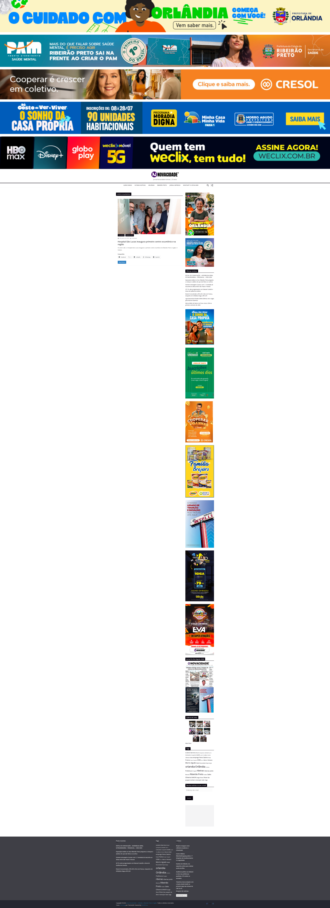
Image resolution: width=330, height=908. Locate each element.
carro (210, 752)
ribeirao (200, 770)
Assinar (189, 798)
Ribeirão (187, 774)
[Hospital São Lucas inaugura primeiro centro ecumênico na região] (149, 216)
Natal (197, 763)
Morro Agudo (190, 763)
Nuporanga (209, 763)
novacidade (134, 238)
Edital (191, 757)
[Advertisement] (199, 816)
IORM (199, 760)
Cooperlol (193, 755)
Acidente (187, 753)
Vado (203, 780)
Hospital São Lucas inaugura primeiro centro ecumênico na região (147, 243)
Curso (209, 755)
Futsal (191, 760)
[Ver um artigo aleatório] (212, 185)
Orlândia (151, 185)
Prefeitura (188, 771)
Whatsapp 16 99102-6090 (190, 185)
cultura (205, 755)
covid (198, 755)
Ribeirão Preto (162, 185)
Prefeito (207, 767)
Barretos (193, 753)
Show (205, 777)
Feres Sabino (203, 757)
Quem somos (127, 185)
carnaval (206, 753)
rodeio (205, 774)
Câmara (187, 757)
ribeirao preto (208, 771)
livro (202, 760)
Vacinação (198, 780)
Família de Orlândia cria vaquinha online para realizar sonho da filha (184, 866)
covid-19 (202, 755)
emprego (196, 757)
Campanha (201, 752)
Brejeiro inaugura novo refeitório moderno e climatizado (183, 848)
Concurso (188, 755)
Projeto (194, 771)
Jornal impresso (175, 185)
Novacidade (203, 763)
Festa (209, 757)
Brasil (197, 752)
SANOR (193, 777)
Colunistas (121, 235)
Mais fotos (188, 743)
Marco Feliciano (208, 760)
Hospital (195, 760)
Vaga (206, 780)
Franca (187, 760)
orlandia (190, 766)
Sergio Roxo (199, 777)
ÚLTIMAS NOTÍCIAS (140, 185)
